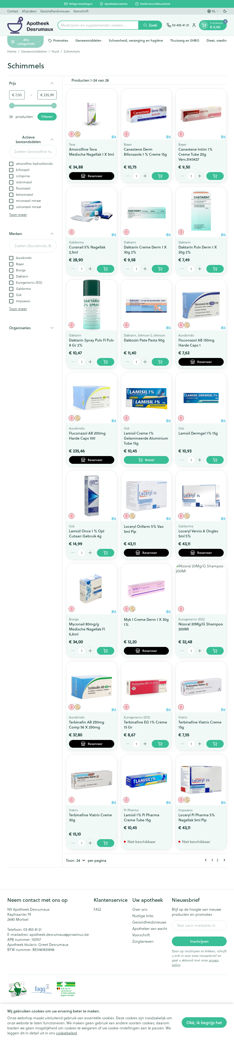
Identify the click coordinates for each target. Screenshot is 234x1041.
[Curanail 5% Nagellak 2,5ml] (91, 212)
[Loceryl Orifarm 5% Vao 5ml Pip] (146, 496)
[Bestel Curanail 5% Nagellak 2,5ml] (105, 269)
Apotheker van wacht (149, 928)
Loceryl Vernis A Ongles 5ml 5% (198, 533)
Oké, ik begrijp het (204, 1022)
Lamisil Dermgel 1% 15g (198, 433)
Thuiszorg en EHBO (184, 40)
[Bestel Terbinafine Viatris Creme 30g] (105, 843)
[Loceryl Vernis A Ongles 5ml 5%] (201, 496)
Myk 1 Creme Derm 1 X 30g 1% (146, 622)
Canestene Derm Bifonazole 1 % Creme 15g (145, 152)
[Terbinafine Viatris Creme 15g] (201, 687)
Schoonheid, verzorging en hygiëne (136, 40)
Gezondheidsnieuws (55, 11)
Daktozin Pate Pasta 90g (144, 340)
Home (11, 51)
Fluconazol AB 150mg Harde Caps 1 (196, 342)
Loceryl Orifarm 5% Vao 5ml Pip (144, 529)
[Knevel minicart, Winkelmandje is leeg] (204, 25)
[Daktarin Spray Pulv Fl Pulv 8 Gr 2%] (91, 305)
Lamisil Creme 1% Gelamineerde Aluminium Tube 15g (146, 438)
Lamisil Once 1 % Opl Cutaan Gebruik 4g (86, 533)
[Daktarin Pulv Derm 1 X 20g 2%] (201, 212)
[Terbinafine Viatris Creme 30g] (91, 780)
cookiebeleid (66, 1033)
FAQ (97, 909)
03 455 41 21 (32, 929)
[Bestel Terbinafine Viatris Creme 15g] (215, 744)
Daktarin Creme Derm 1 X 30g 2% (145, 249)
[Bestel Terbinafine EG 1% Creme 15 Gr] (160, 744)
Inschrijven (199, 941)
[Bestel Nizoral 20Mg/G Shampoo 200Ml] (215, 651)
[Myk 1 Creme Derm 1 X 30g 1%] (146, 588)
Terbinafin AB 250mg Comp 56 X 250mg (86, 724)
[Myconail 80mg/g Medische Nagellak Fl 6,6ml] (91, 588)
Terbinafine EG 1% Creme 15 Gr (145, 724)
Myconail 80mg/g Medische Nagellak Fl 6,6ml (87, 629)
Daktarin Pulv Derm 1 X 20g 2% (197, 249)
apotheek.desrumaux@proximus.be (59, 934)
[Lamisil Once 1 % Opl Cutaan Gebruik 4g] (91, 496)
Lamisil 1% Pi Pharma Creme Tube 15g (141, 817)
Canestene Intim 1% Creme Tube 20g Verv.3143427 (195, 154)
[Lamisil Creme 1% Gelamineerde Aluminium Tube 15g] (146, 398)
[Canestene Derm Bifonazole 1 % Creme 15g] (146, 114)
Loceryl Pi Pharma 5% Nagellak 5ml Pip (196, 817)
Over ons (139, 909)
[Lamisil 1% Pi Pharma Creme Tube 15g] (146, 780)
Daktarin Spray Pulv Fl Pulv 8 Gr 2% (91, 342)
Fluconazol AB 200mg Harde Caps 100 (87, 435)
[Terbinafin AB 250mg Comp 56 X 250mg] (91, 687)
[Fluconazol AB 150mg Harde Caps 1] (201, 305)
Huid (55, 51)
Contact (12, 11)
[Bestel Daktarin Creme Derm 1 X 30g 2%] (160, 269)
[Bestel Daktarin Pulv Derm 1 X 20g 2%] (215, 269)
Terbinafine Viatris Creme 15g (199, 724)
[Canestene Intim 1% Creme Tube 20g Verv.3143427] (201, 114)
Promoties (60, 40)
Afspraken (29, 11)
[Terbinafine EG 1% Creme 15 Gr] (146, 687)
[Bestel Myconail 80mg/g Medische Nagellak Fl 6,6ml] (105, 651)
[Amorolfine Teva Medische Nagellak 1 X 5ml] (91, 114)
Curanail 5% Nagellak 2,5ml (87, 249)
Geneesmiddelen (88, 40)
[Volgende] (223, 860)
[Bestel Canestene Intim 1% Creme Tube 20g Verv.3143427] (215, 176)
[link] (206, 860)
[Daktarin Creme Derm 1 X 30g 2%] (146, 212)
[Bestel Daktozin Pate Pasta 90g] (160, 362)
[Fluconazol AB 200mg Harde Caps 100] (91, 398)
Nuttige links (143, 915)
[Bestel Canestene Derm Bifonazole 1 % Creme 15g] (160, 176)
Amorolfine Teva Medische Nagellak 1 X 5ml (91, 152)
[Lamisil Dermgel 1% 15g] (201, 398)
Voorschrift (80, 11)
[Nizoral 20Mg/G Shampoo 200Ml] (201, 588)
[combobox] (98, 25)
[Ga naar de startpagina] (30, 25)
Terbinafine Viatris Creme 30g (90, 817)
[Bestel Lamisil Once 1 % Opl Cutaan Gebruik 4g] (105, 553)
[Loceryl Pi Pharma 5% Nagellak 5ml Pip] (201, 780)
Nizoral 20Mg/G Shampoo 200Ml (200, 626)
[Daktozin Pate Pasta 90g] (146, 305)
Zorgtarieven (143, 941)
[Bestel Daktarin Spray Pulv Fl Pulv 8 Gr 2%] (105, 362)
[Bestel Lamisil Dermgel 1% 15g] (215, 460)
